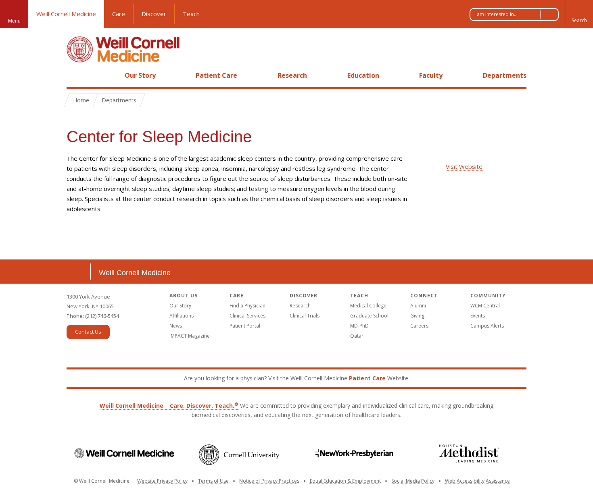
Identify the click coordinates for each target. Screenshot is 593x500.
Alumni (418, 305)
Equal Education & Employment (345, 480)
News (175, 325)
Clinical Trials (304, 315)
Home (75, 75)
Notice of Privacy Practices (269, 480)
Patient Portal (245, 325)
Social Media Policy (412, 480)
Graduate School (369, 315)
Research (292, 75)
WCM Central (485, 305)
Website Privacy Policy (162, 480)
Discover (154, 14)
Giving (417, 315)
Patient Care (216, 75)
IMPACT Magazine (189, 335)
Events (477, 315)
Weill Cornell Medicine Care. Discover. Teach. (169, 405)
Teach (191, 14)
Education (363, 75)
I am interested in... (496, 14)
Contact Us (88, 331)
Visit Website (464, 166)
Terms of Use (213, 480)
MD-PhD (359, 325)
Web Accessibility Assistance (477, 480)
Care (118, 14)
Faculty (431, 75)
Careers (419, 325)
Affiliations (181, 315)
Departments (504, 75)
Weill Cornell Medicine (66, 14)
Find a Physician (247, 305)
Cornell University (239, 454)
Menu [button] (14, 20)
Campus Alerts (487, 325)
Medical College (368, 305)
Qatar (356, 335)
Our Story (140, 75)
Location (79, 271)
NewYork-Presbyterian (353, 453)
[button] (579, 14)
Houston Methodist (468, 453)
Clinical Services (247, 315)
